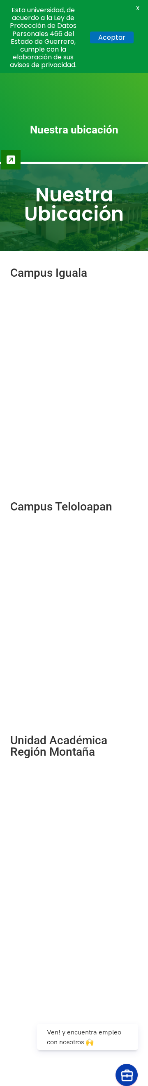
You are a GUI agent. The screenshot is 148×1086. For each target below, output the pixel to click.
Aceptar (111, 37)
